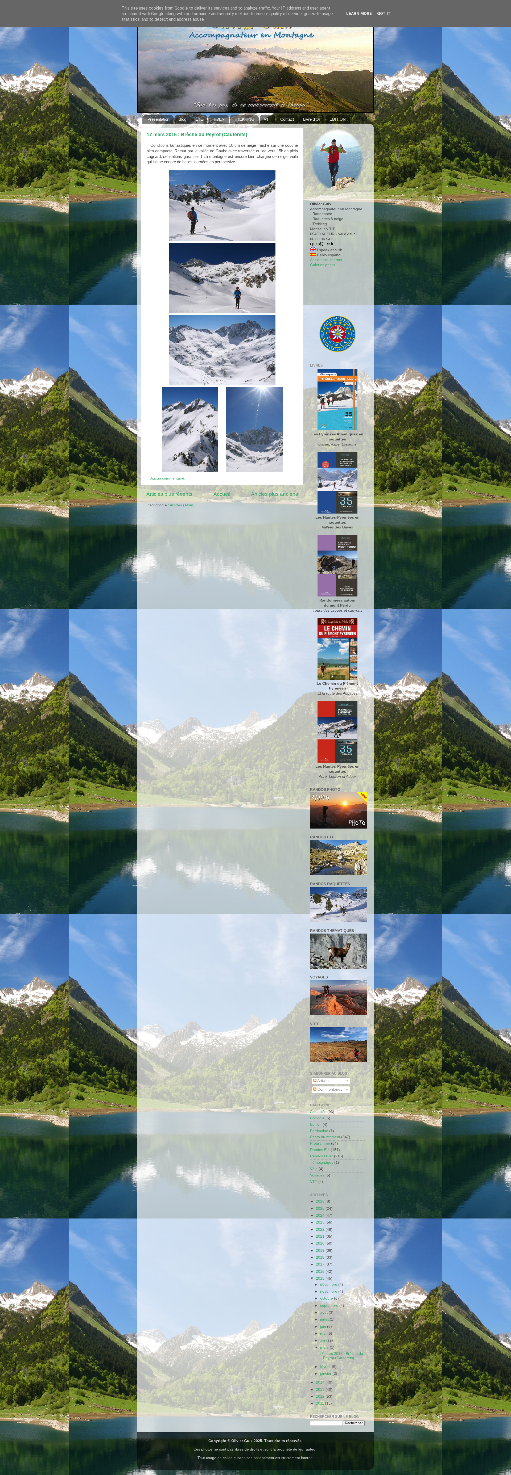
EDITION (337, 119)
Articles (322, 1081)
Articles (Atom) (182, 505)
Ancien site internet (326, 260)
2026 (320, 1201)
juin (323, 1327)
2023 (320, 1222)
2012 (320, 1396)
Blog (182, 119)
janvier (326, 1374)
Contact (287, 119)
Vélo (314, 1169)
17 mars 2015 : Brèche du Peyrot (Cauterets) (197, 134)
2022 (320, 1230)
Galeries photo (322, 265)
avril (324, 1340)
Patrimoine (319, 1131)
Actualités (318, 1112)
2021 (320, 1236)
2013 (320, 1390)
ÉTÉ (199, 119)
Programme (320, 1143)
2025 (320, 1209)
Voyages (317, 1175)
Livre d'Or (311, 119)
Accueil (221, 494)
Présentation (158, 119)
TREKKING (244, 119)
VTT (267, 119)
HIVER (218, 119)
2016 (320, 1272)
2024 (320, 1215)
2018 (320, 1257)
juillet (325, 1319)
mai (323, 1333)
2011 (320, 1403)
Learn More (359, 13)
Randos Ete (320, 1150)
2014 (320, 1382)
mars (325, 1348)
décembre (329, 1285)
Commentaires (329, 1089)
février (326, 1367)
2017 (320, 1264)
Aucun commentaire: (168, 478)
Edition (316, 1125)
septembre (329, 1306)
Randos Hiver (321, 1156)
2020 (320, 1243)
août (324, 1312)
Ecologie (317, 1118)
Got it (384, 13)
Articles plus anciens (274, 494)
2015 (320, 1278)
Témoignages (321, 1163)
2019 (320, 1251)
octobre (327, 1298)
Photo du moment (325, 1137)
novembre (329, 1291)
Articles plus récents (169, 494)
